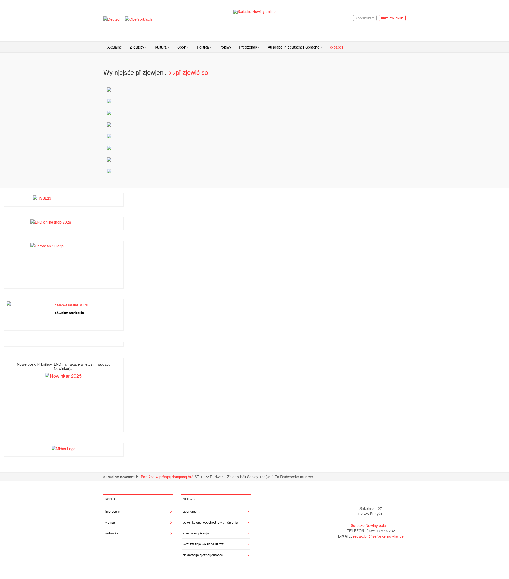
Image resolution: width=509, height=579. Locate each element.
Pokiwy (225, 47)
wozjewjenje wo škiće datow (203, 544)
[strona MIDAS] (64, 447)
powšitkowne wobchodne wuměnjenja (210, 522)
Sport (181, 47)
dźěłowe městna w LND (72, 305)
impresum (112, 511)
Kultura (161, 47)
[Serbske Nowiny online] (254, 11)
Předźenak (248, 47)
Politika (203, 47)
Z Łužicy (137, 47)
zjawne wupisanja (196, 533)
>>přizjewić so (188, 72)
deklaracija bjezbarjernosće (203, 554)
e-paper (336, 47)
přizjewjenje (392, 18)
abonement (365, 18)
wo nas (110, 522)
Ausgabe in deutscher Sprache (293, 47)
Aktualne (114, 47)
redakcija (112, 533)
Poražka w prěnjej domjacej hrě (168, 476)
